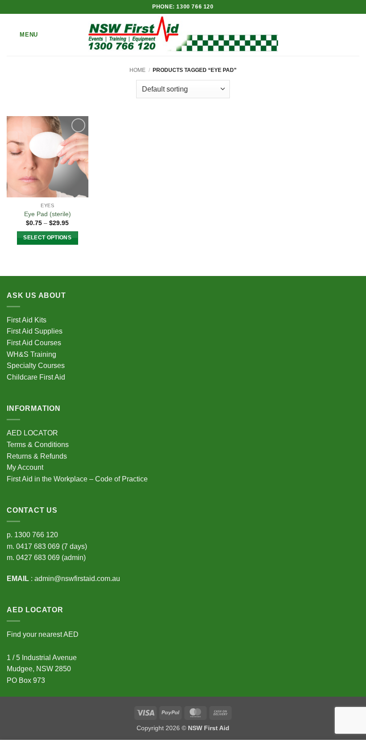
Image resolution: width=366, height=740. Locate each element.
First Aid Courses (34, 343)
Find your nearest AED (43, 634)
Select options (47, 237)
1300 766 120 (36, 535)
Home (137, 70)
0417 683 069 (38, 546)
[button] (22, 35)
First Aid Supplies (34, 331)
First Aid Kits (26, 320)
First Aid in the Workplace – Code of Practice (77, 479)
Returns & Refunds (37, 456)
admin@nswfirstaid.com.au (77, 578)
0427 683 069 (38, 557)
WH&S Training (31, 354)
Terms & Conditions (38, 444)
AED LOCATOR (32, 433)
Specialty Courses (36, 365)
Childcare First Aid (36, 377)
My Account (25, 467)
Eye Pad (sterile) (47, 213)
